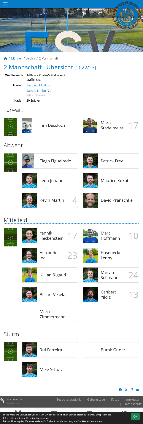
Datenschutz (133, 404)
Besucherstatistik (68, 399)
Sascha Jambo (36, 91)
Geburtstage (96, 399)
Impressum (133, 399)
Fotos (115, 399)
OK (135, 417)
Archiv (30, 58)
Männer (16, 58)
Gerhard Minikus (38, 85)
